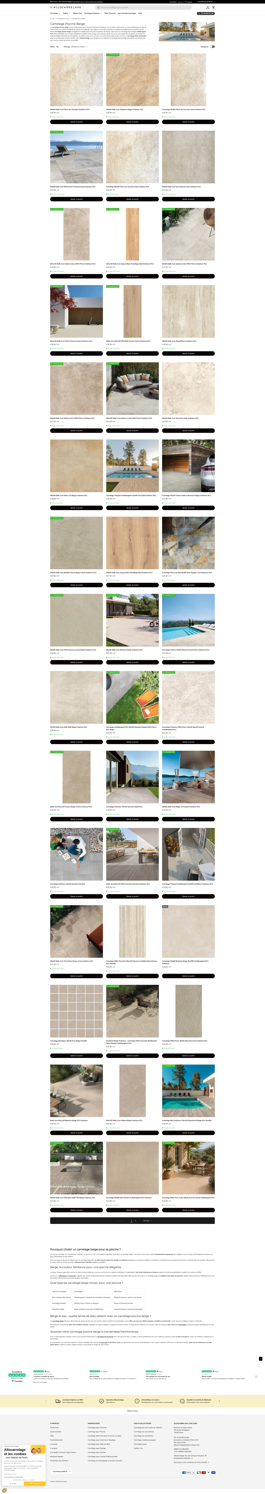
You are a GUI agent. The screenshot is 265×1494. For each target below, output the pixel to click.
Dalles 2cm (77, 13)
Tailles (65, 13)
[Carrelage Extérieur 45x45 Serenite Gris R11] (76, 854)
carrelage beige (58, 1321)
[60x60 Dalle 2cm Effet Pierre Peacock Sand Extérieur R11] (76, 157)
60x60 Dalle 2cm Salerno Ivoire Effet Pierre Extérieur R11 (184, 264)
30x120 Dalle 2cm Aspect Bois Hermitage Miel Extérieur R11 (130, 264)
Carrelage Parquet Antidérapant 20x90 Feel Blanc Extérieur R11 (187, 884)
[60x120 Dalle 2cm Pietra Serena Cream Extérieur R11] (76, 311)
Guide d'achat (55, 1432)
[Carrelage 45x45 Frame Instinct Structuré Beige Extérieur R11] (188, 465)
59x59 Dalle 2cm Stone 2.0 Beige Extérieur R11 (68, 495)
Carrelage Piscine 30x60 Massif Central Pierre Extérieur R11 (185, 650)
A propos (53, 1448)
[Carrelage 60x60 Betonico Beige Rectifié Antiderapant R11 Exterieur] (188, 931)
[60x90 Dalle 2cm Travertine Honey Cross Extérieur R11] (76, 931)
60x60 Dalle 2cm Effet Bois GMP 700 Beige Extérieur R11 (72, 1198)
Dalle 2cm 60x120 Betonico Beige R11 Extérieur (69, 1120)
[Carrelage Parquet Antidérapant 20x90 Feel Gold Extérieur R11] (132, 465)
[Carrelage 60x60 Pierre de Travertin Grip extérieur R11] (132, 157)
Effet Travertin (110, 13)
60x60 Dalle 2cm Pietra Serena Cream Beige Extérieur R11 (73, 650)
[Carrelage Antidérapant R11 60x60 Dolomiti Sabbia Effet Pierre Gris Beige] (132, 697)
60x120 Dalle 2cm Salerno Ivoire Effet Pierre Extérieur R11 (129, 418)
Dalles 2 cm (138, 1448)
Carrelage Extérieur (91, 13)
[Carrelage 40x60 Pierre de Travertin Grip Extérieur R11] (188, 79)
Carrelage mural (140, 1444)
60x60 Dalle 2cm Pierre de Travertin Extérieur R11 (70, 109)
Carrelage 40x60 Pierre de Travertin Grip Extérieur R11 (183, 109)
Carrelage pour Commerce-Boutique (102, 1440)
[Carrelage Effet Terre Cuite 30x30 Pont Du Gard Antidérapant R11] (188, 1168)
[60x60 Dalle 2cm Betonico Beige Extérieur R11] (132, 620)
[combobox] (143, 7)
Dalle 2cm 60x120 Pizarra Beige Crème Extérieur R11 (71, 807)
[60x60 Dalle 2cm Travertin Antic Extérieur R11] (188, 388)
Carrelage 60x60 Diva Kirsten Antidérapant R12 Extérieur (129, 1198)
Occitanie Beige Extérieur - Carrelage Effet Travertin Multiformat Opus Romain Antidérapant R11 (131, 1042)
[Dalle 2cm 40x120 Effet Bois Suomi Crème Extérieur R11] (132, 311)
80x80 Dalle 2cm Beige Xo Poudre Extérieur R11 (181, 807)
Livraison (53, 1444)
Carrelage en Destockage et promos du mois (105, 1461)
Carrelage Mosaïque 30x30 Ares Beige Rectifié (68, 1041)
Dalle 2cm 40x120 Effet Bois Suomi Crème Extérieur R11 (128, 341)
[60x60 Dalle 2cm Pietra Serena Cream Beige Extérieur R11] (76, 620)
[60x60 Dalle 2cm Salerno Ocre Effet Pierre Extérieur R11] (76, 388)
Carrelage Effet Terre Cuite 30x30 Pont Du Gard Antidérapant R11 (188, 1198)
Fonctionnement (56, 1440)
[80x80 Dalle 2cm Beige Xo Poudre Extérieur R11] (188, 777)
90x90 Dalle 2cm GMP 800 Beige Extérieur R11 (68, 727)
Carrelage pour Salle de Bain (99, 1444)
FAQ (140, 13)
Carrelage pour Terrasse (97, 1427)
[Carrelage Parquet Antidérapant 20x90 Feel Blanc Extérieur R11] (188, 854)
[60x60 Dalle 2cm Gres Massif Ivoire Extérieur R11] (188, 157)
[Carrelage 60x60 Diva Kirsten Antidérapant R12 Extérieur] (132, 1168)
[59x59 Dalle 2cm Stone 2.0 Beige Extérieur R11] (76, 465)
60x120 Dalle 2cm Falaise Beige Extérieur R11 (124, 1120)
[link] (118, 1220)
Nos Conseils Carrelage (127, 13)
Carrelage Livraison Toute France (63, 1452)
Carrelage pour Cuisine (96, 1452)
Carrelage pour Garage (97, 1448)
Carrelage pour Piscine (96, 1432)
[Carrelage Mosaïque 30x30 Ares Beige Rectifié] (76, 1011)
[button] (213, 7)
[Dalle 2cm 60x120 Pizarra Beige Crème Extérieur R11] (76, 777)
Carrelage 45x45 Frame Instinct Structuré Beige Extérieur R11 (186, 495)
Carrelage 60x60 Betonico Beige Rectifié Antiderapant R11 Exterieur (185, 962)
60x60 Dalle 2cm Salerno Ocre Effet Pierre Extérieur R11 (72, 418)
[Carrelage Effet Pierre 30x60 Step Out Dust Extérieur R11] (188, 1011)
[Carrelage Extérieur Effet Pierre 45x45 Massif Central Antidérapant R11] (188, 697)
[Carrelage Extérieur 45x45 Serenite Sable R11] (132, 777)
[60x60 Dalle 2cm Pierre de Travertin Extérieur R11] (76, 79)
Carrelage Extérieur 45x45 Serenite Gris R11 (67, 884)
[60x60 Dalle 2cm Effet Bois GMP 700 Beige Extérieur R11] (76, 1168)
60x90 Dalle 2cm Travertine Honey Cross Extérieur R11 (71, 961)
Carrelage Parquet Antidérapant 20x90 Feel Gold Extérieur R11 (131, 495)
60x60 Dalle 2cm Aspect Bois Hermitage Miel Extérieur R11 (129, 573)
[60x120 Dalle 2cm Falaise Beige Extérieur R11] (132, 1091)
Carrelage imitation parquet (145, 1440)
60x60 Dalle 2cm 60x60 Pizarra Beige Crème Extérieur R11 (73, 573)
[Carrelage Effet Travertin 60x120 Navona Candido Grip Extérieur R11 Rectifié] (132, 931)
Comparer (204, 47)
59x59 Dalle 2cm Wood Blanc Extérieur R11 (179, 341)
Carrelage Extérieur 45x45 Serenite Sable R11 (124, 807)
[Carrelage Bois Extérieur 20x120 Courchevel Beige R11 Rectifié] (188, 1091)
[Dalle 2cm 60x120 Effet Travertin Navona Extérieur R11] (132, 854)
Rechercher (54, 1427)
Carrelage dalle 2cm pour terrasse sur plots (104, 1436)
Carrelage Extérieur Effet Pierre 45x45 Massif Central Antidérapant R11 (183, 728)
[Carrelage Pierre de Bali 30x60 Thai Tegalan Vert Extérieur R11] (188, 543)
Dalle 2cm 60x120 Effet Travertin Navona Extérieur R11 (128, 884)
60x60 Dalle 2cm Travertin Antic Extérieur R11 (180, 418)
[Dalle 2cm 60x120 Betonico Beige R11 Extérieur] (76, 1091)
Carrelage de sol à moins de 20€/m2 (148, 1427)
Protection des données (59, 1461)
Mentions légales (56, 1456)
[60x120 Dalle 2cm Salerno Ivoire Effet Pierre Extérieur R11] (132, 388)
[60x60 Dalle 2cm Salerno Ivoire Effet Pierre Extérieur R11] (188, 234)
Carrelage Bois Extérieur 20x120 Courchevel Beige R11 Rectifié (187, 1120)
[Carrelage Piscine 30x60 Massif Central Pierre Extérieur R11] (188, 620)
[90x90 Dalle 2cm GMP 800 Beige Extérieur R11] (76, 697)
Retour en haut (132, 1411)
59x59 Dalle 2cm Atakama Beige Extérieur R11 (124, 109)
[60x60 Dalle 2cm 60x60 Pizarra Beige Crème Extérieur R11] (76, 543)
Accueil (52, 18)
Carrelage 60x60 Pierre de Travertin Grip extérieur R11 (127, 187)
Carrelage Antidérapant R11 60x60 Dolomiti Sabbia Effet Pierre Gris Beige (131, 728)
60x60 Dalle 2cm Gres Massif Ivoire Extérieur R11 (181, 187)
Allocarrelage (63, 1481)
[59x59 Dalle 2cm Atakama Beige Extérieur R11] (132, 79)
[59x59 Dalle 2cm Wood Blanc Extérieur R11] (188, 311)
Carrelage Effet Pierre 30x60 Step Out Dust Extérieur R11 (184, 1041)
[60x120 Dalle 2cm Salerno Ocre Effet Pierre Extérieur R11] (76, 234)
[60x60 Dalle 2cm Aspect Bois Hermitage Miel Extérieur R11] (132, 543)
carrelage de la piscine (105, 1337)
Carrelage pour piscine (62, 18)
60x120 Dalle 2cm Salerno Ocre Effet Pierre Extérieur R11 (73, 264)
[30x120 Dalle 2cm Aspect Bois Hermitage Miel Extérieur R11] (132, 234)
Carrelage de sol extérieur (144, 1432)
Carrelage (54, 13)
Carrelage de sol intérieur (144, 1436)
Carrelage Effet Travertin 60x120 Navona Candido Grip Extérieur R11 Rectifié (131, 962)
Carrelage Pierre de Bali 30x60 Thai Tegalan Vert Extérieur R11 (187, 573)
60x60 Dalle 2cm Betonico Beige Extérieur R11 (124, 650)
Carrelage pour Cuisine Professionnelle (102, 1456)
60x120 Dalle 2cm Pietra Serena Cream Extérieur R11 (71, 341)
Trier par (67, 47)
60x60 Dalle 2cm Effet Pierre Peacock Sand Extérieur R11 (73, 187)
